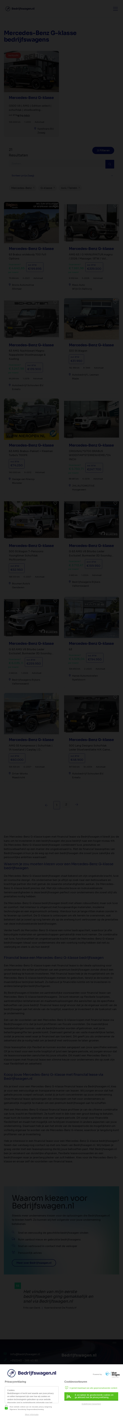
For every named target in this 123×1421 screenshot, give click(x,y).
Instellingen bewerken (91, 1404)
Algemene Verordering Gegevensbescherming (27, 1409)
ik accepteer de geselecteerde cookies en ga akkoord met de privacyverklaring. (90, 1396)
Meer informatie (32, 1414)
